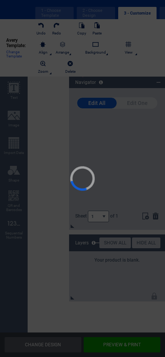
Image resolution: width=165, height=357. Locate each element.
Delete (73, 71)
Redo (59, 33)
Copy (84, 33)
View (131, 52)
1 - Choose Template (51, 13)
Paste (99, 33)
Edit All (97, 103)
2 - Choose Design (92, 13)
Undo (43, 33)
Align (45, 52)
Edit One (137, 103)
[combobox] (98, 216)
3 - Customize (137, 13)
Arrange (65, 52)
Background (98, 52)
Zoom (46, 71)
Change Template (14, 56)
